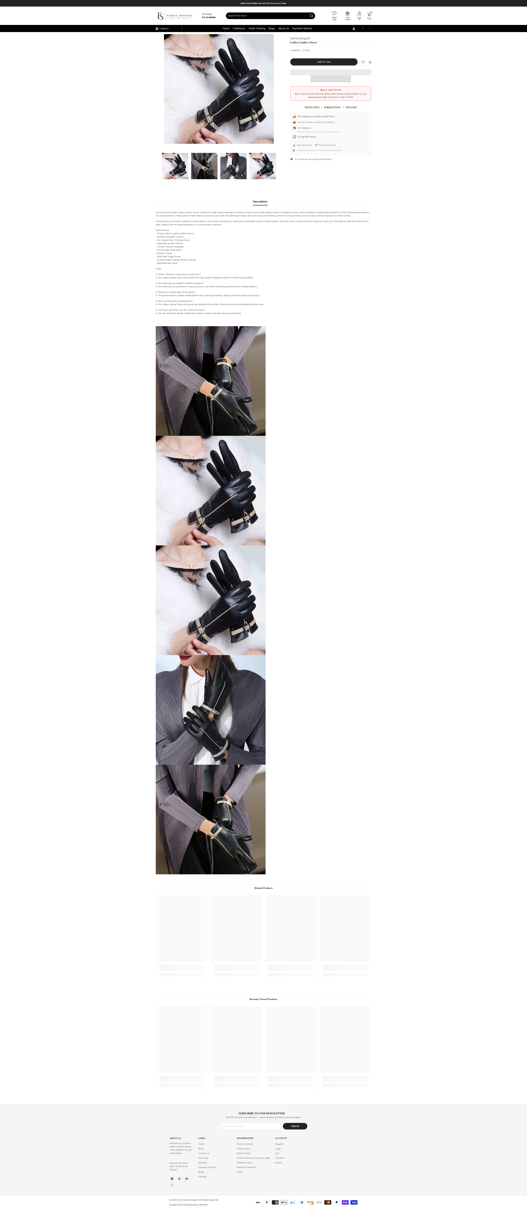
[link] (182, 969)
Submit (295, 1126)
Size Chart (351, 107)
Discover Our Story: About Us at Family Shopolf (178, 1166)
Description (260, 201)
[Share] (368, 62)
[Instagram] (172, 1178)
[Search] (270, 15)
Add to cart (324, 62)
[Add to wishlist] (363, 62)
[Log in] (369, 28)
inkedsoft (203, 1205)
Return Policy (312, 107)
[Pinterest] (179, 1178)
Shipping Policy (332, 107)
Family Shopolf (300, 38)
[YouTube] (186, 1178)
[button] (330, 78)
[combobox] (267, 15)
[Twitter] (172, 1184)
